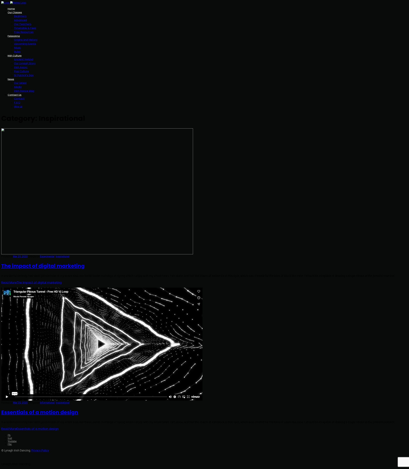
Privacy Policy (40, 450)
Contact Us (14, 94)
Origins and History (26, 40)
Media (18, 87)
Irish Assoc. (21, 67)
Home (11, 8)
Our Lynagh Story (25, 63)
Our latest (20, 83)
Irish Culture (15, 55)
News (11, 79)
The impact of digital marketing (43, 266)
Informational (47, 402)
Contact (19, 98)
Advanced (20, 20)
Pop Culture (21, 71)
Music (17, 48)
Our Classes (15, 12)
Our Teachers (22, 24)
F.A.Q (17, 102)
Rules (17, 52)
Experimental (47, 256)
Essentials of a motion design (39, 412)
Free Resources (24, 32)
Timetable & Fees (25, 28)
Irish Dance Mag (24, 91)
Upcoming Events (25, 44)
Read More (31, 282)
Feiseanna (14, 36)
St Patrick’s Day (24, 75)
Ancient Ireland (23, 59)
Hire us (18, 106)
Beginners (20, 16)
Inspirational (62, 256)
